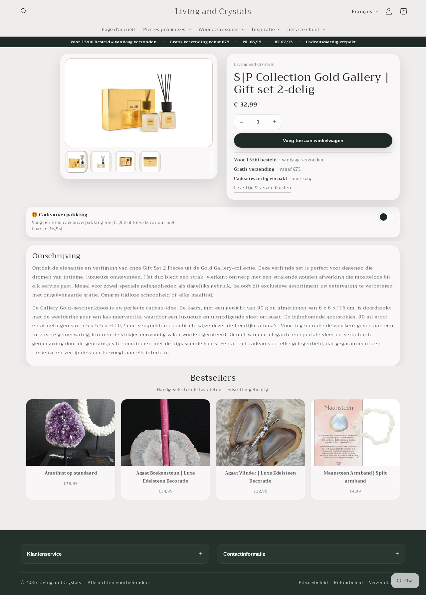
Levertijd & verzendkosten (262, 187)
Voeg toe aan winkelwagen (313, 140)
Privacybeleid (313, 582)
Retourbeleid (348, 582)
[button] (24, 11)
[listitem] (76, 161)
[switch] (386, 216)
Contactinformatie (311, 553)
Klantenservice (115, 553)
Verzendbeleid (385, 582)
